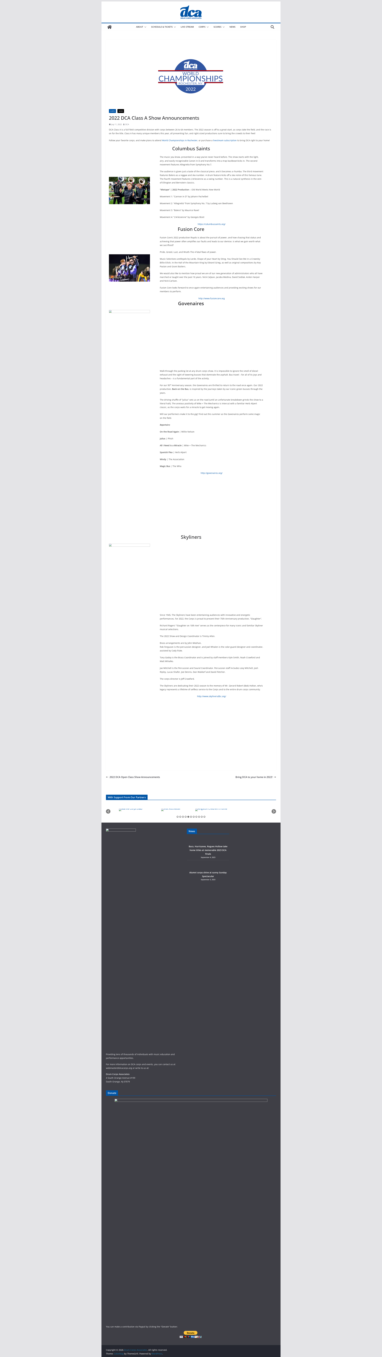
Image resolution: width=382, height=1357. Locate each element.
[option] (130, 810)
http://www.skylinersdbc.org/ (211, 696)
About (139, 26)
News (232, 26)
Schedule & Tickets (162, 26)
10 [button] (202, 817)
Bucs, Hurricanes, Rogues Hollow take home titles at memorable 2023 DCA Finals (208, 850)
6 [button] (191, 817)
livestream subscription (225, 140)
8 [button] (196, 817)
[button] (144, 27)
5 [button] (188, 817)
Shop (243, 26)
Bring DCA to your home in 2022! (253, 777)
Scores (217, 26)
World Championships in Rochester (179, 140)
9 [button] (199, 817)
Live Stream (187, 26)
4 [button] (186, 817)
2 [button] (180, 817)
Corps (202, 26)
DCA (127, 124)
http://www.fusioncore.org (211, 298)
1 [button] (177, 817)
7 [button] (194, 817)
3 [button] (183, 817)
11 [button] (204, 817)
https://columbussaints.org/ (211, 224)
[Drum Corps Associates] (109, 27)
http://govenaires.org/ (211, 473)
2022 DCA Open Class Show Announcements (135, 777)
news (121, 111)
